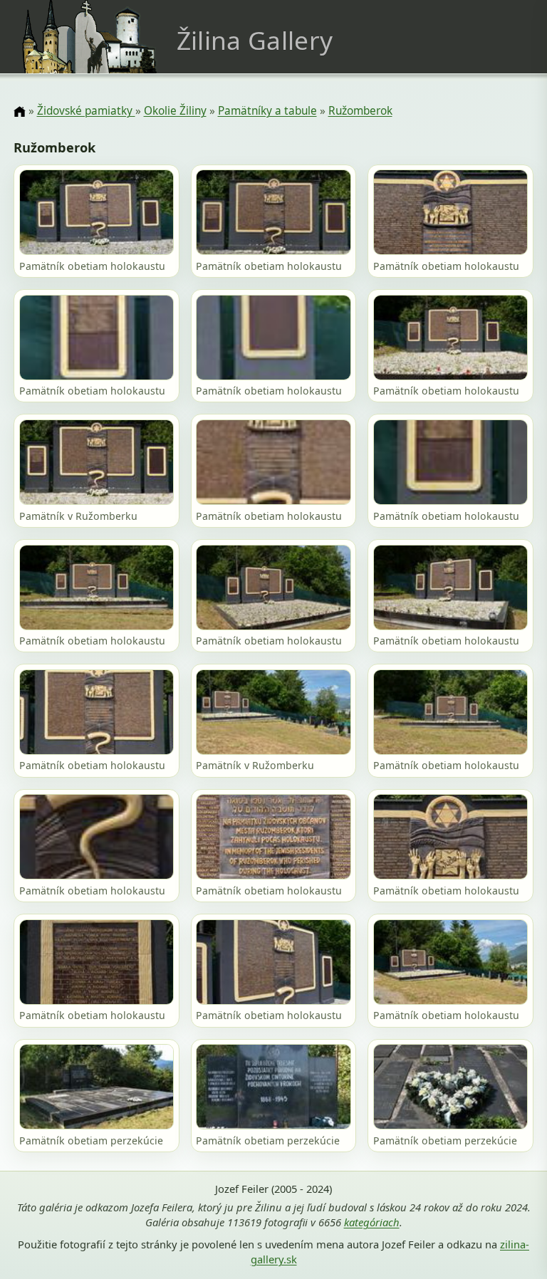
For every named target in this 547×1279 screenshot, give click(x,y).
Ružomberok (360, 110)
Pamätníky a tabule (267, 110)
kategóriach (372, 1222)
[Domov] (19, 112)
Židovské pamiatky (86, 110)
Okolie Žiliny (175, 110)
